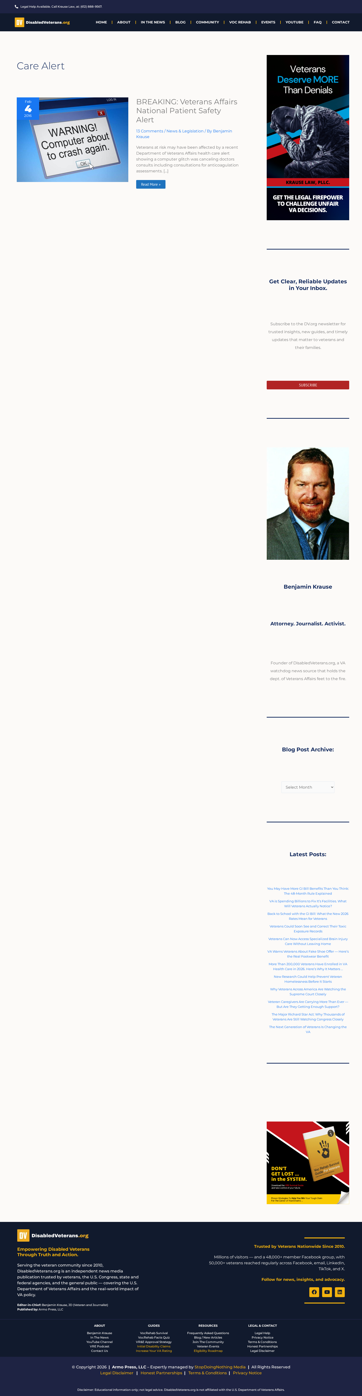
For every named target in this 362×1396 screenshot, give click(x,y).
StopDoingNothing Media (220, 1367)
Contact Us (99, 1351)
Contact (341, 22)
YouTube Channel (99, 1342)
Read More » (151, 183)
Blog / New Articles (208, 1337)
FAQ (318, 22)
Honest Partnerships (262, 1346)
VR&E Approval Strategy (154, 1342)
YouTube (294, 22)
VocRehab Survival (154, 1333)
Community (207, 22)
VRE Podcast (99, 1346)
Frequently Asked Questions (208, 1333)
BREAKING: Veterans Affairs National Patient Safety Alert (186, 111)
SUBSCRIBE (308, 385)
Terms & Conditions (262, 1342)
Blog (180, 22)
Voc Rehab (240, 22)
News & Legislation (185, 131)
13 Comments (149, 131)
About (124, 22)
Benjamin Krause (99, 1333)
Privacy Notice (262, 1337)
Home (101, 22)
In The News (153, 22)
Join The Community (208, 1342)
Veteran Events (208, 1346)
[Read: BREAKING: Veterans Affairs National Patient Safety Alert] (72, 139)
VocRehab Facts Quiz (154, 1337)
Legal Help (262, 1333)
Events (268, 22)
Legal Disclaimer (262, 1351)
